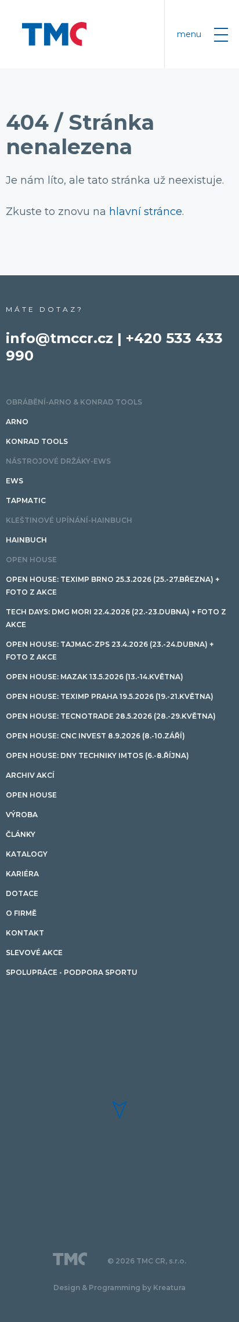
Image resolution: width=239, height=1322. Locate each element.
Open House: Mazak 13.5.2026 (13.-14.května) (94, 676)
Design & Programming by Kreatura (119, 1287)
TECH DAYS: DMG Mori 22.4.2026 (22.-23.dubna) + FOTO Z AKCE (116, 618)
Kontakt (25, 932)
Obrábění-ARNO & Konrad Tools (74, 402)
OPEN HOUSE (31, 559)
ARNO (17, 421)
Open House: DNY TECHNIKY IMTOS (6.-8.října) (97, 755)
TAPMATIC (26, 500)
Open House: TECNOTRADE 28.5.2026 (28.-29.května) (111, 716)
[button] (119, 1110)
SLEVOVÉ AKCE (34, 952)
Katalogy (27, 854)
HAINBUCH (26, 540)
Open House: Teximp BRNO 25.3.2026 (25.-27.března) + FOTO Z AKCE (112, 585)
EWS (14, 480)
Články (20, 834)
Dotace (22, 893)
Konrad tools (37, 441)
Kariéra (22, 873)
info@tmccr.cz (59, 338)
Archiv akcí (30, 775)
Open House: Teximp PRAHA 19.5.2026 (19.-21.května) (109, 696)
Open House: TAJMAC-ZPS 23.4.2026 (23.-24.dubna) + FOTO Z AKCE (109, 650)
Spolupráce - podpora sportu (71, 972)
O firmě (21, 913)
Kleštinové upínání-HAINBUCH (69, 520)
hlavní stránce (145, 211)
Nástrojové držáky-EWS (58, 461)
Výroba (22, 814)
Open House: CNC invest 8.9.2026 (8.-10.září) (95, 735)
